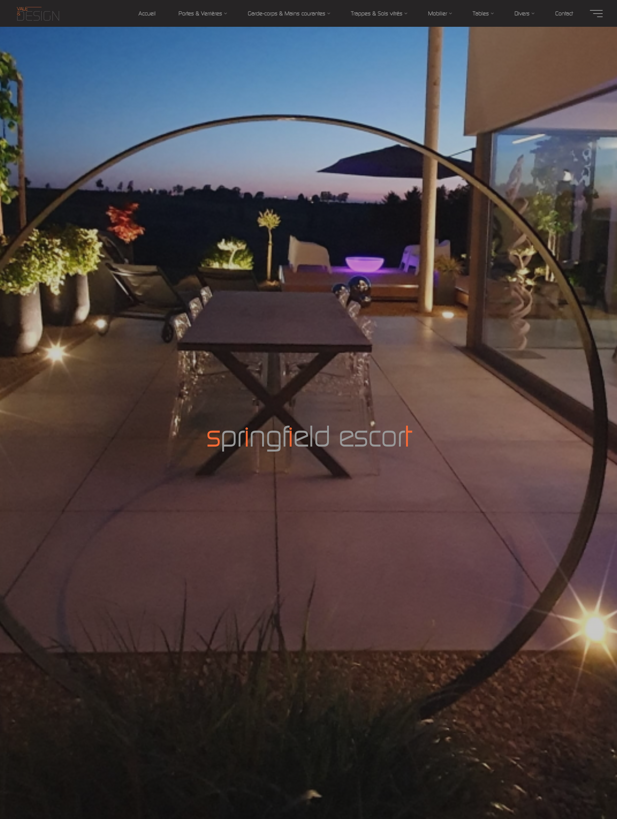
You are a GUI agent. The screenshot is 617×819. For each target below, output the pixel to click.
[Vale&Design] (37, 13)
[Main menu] (596, 13)
